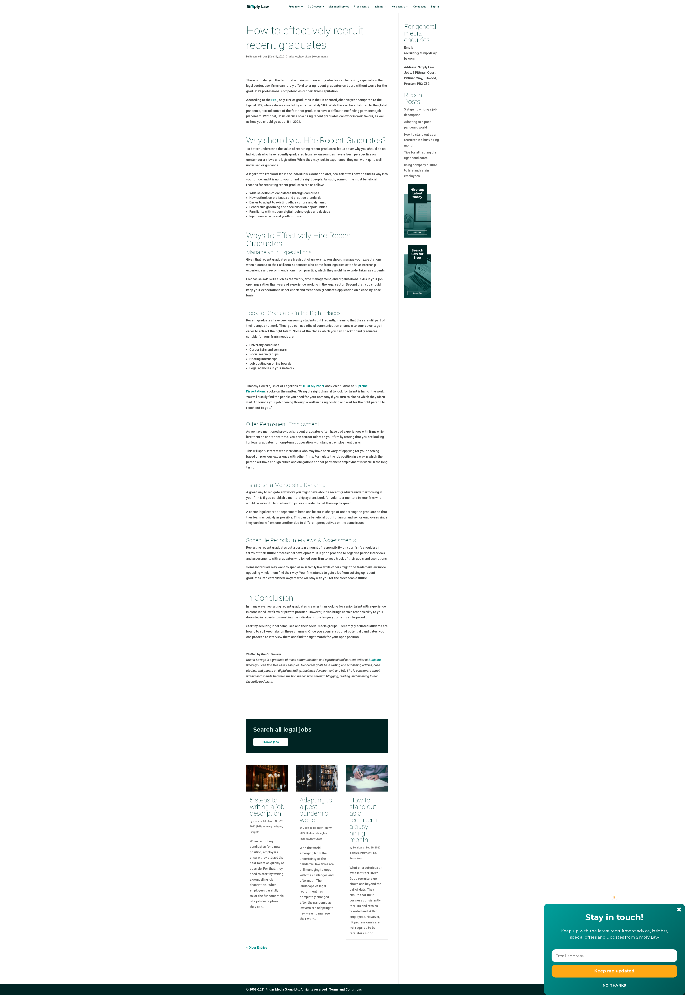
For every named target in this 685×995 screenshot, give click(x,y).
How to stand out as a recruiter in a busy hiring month (364, 820)
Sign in (435, 6)
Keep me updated (614, 971)
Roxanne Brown (258, 56)
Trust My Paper (313, 386)
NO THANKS (614, 985)
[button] (614, 917)
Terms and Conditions (345, 989)
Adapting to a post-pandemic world (316, 810)
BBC (274, 100)
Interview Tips (368, 853)
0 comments (320, 56)
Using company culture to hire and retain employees (420, 170)
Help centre (398, 6)
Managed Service (338, 6)
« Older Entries (256, 947)
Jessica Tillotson (263, 821)
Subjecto (374, 660)
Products (294, 6)
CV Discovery (316, 6)
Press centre (361, 6)
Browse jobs (270, 742)
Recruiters (305, 56)
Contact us (419, 6)
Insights (378, 6)
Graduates (292, 56)
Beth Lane (358, 847)
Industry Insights (272, 826)
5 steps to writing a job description (267, 806)
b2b (259, 826)
